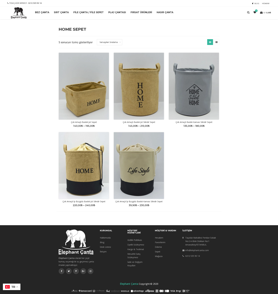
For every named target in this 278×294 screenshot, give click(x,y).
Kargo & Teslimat (135, 249)
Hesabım (265, 3)
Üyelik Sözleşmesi (135, 244)
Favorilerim (160, 242)
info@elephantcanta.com (197, 250)
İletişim (103, 251)
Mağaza (158, 256)
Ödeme (158, 247)
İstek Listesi (105, 247)
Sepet (157, 251)
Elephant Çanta (129, 283)
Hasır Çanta (165, 12)
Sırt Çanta (61, 12)
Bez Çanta (42, 12)
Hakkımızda (105, 237)
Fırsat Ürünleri (141, 12)
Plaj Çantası (117, 12)
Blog (257, 3)
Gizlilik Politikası (134, 240)
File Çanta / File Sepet (88, 12)
